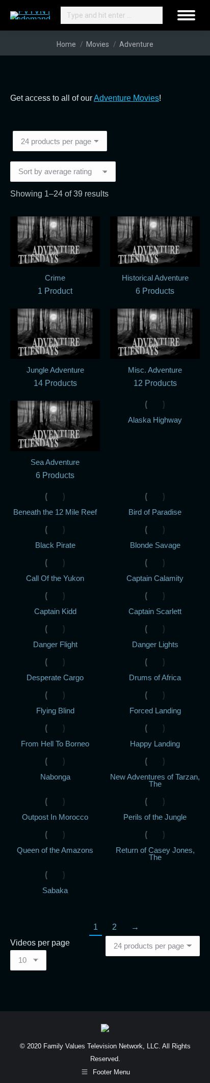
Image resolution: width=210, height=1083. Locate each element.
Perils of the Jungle (155, 817)
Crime (55, 284)
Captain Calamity (154, 578)
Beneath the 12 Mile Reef (55, 512)
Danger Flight (55, 644)
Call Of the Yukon (55, 578)
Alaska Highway (155, 419)
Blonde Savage (155, 545)
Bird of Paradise (154, 512)
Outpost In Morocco (55, 817)
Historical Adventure (155, 284)
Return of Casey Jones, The (155, 854)
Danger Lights (155, 644)
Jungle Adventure (55, 376)
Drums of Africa (155, 677)
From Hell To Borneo (55, 743)
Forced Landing (155, 710)
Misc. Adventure (155, 376)
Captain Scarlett (154, 611)
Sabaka (55, 890)
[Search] (153, 15)
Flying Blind (55, 710)
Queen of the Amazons (55, 850)
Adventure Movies (126, 98)
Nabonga (55, 776)
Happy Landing (155, 743)
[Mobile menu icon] (186, 15)
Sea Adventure (55, 469)
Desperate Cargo (55, 677)
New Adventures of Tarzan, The (155, 780)
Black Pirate (55, 545)
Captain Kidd (55, 611)
